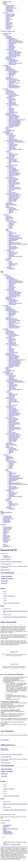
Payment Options (12, 100)
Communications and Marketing (15, 237)
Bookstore (8, 25)
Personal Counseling (13, 198)
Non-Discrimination (7, 832)
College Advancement (13, 236)
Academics (5, 34)
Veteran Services (9, 166)
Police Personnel (12, 181)
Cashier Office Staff (10, 130)
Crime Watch (11, 186)
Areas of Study (9, 37)
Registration (11, 143)
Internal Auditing (12, 246)
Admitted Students (10, 69)
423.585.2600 (7, 820)
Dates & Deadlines (10, 113)
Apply (2, 271)
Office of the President (13, 247)
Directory (8, 20)
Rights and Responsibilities (14, 120)
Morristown (11, 223)
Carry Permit (11, 189)
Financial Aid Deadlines (6, 576)
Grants (10, 106)
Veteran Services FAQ (13, 175)
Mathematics (11, 45)
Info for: (5, 4)
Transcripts (11, 210)
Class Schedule (9, 22)
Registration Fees (12, 102)
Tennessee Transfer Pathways (15, 51)
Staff (10, 76)
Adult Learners (9, 9)
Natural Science (12, 47)
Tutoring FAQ (12, 155)
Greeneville (11, 224)
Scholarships (11, 108)
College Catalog (9, 23)
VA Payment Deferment (14, 170)
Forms (7, 128)
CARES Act (11, 111)
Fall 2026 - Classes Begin (8, 596)
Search (2, 559)
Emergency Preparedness (14, 187)
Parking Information (13, 180)
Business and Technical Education (16, 42)
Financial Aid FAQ (5, 749)
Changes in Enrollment (14, 117)
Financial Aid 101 (10, 92)
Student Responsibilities (14, 172)
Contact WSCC (9, 217)
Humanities (11, 44)
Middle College (12, 74)
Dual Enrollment (12, 72)
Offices (7, 230)
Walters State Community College (8, 31)
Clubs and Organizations (11, 204)
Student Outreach (9, 203)
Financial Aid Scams (13, 112)
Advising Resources (13, 145)
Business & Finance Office (14, 235)
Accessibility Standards (15, 844)
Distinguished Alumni (13, 263)
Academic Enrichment (11, 59)
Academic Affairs (12, 233)
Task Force (11, 176)
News (7, 229)
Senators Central (9, 26)
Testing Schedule (12, 201)
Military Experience (13, 85)
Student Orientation (13, 139)
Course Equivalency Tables (14, 55)
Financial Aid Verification (14, 123)
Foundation (8, 250)
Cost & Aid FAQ (9, 127)
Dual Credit (11, 75)
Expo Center (8, 27)
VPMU (4, 544)
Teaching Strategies (13, 165)
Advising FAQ (12, 146)
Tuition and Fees (4, 748)
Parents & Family (9, 10)
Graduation (11, 212)
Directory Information (13, 209)
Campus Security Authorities (15, 188)
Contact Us (8, 129)
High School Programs (11, 70)
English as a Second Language (15, 63)
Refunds (10, 101)
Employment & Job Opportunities (10, 828)
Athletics (8, 17)
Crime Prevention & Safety (14, 183)
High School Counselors (8, 518)
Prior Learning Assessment (11, 79)
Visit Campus (11, 136)
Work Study (11, 109)
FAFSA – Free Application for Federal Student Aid (12, 679)
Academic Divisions (10, 38)
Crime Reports (12, 185)
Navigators (11, 138)
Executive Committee (13, 252)
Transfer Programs (10, 49)
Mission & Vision (10, 218)
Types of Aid (4, 583)
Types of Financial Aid (11, 103)
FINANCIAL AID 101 (6, 569)
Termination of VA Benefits (15, 173)
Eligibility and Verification (7, 578)
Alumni (7, 260)
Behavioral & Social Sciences (15, 40)
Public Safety (11, 48)
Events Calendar (9, 16)
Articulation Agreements (14, 54)
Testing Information (13, 199)
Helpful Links (12, 96)
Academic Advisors (13, 144)
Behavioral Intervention (14, 182)
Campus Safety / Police (11, 177)
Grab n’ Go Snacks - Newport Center (11, 603)
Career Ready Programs (11, 56)
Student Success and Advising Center (14, 140)
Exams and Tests (12, 81)
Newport (11, 228)
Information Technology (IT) (15, 242)
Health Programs (12, 43)
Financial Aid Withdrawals (14, 124)
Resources (5, 12)
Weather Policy (9, 267)
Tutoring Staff (12, 156)
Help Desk (8, 28)
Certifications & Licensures (14, 86)
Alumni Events (12, 265)
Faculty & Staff (9, 11)
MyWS (4, 2)
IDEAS (10, 241)
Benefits (10, 262)
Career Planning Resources (14, 197)
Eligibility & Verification (11, 114)
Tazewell (11, 226)
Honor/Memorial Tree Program (15, 256)
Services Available (13, 160)
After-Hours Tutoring (13, 154)
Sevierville (11, 225)
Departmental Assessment (14, 82)
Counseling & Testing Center (12, 193)
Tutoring (8, 151)
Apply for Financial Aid (11, 93)
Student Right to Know (8, 833)
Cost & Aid (5, 88)
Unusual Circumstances (14, 125)
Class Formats (9, 58)
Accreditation (9, 258)
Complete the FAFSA (13, 118)
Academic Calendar (10, 15)
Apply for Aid (4, 580)
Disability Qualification (14, 161)
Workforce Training (7, 1)
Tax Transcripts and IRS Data (15, 122)
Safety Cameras (12, 192)
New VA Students (12, 168)
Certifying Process (13, 171)
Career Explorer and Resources (15, 149)
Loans (10, 107)
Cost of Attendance (10, 91)
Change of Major (12, 148)
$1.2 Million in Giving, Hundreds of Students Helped (14, 617)
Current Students (9, 6)
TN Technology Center (14, 87)
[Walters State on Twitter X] (3, 837)
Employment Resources (14, 196)
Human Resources (13, 240)
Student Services (6, 132)
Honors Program (12, 64)
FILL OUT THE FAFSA (6, 561)
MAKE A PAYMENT (17, 561)
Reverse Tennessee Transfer (15, 53)
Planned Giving (12, 253)
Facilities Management (13, 239)
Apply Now (8, 67)
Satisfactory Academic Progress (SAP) (17, 119)
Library (7, 21)
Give (4, 827)
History (7, 219)
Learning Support (12, 61)
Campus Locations (10, 220)
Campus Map (9, 19)
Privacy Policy (6, 844)
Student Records (9, 207)
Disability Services (10, 157)
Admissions (5, 65)
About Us (5, 214)
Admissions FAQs (10, 77)
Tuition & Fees (9, 97)
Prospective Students (10, 5)
